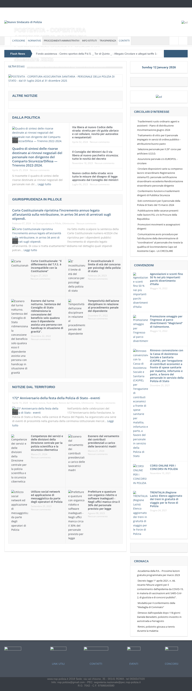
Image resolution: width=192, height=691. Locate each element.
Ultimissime (68, 223)
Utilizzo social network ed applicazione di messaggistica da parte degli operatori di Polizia (46, 497)
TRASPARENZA (108, 40)
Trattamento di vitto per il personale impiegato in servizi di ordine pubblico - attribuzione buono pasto (159, 139)
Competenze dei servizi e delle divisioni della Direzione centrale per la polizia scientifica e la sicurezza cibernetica (47, 443)
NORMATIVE (34, 40)
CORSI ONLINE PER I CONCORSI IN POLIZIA (164, 467)
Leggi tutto (45, 184)
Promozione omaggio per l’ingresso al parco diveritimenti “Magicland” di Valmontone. (166, 321)
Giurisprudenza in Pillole (48, 223)
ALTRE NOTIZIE (25, 96)
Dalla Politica (26, 117)
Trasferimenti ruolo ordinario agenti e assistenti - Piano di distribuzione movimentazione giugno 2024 (158, 126)
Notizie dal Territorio (69, 402)
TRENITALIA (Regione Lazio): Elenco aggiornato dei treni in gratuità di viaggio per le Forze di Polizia (166, 499)
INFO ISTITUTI (89, 40)
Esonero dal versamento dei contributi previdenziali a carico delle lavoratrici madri (103, 441)
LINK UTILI (58, 663)
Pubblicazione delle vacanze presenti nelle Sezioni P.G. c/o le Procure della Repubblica (157, 215)
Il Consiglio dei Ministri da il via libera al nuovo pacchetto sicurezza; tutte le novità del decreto (95, 155)
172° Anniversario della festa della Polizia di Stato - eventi (56, 398)
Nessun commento (40, 170)
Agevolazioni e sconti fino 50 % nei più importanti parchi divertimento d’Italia (166, 279)
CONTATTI (124, 40)
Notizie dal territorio (33, 387)
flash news (52, 402)
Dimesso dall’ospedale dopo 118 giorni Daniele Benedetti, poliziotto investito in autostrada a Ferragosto (159, 617)
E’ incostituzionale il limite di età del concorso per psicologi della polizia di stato (104, 266)
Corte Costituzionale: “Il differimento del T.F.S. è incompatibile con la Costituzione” (46, 266)
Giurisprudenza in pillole (37, 199)
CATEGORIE (18, 40)
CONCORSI (171, 663)
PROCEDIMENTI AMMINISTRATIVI (61, 40)
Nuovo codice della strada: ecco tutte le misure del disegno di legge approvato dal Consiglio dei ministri (95, 176)
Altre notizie (39, 402)
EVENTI (133, 663)
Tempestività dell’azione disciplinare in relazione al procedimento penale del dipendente (103, 306)
